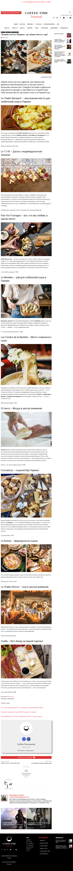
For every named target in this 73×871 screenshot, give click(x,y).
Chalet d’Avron (11, 586)
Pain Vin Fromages (11, 215)
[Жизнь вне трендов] (69, 35)
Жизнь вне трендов (59, 33)
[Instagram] (57, 18)
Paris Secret (10, 696)
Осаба (4, 641)
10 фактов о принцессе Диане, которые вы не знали (61, 841)
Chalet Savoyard (12, 98)
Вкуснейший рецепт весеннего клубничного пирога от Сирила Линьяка (21, 716)
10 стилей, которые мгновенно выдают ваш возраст (60, 61)
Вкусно (3, 32)
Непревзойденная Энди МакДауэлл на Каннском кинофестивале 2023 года (61, 847)
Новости (8, 32)
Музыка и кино (7, 820)
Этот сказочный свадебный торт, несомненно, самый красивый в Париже (22, 707)
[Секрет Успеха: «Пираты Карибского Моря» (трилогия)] (13, 818)
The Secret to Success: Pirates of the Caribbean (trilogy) (59, 47)
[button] (70, 12)
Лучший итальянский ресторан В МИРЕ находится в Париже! (18, 712)
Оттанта (5, 408)
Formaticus (7, 470)
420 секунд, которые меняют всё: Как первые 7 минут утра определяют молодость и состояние (59, 54)
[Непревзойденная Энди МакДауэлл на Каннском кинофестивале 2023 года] (70, 846)
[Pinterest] (60, 18)
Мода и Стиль (32, 820)
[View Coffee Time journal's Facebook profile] (29, 739)
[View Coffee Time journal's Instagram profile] (24, 739)
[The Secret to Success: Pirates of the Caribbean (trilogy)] (69, 47)
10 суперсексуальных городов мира (41, 763)
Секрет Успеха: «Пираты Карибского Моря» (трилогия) (59, 40)
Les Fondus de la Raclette (14, 337)
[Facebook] (54, 18)
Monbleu (8, 277)
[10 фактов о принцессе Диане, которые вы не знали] (70, 841)
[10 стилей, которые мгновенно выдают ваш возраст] (39, 818)
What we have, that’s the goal (10, 763)
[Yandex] (67, 18)
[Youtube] (70, 18)
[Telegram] (64, 18)
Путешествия (15, 32)
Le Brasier (6, 540)
